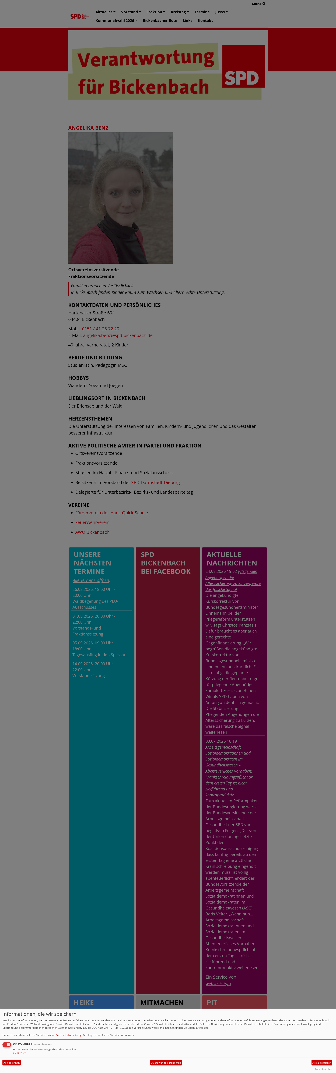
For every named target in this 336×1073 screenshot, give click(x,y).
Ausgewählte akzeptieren (166, 1062)
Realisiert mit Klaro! (323, 1069)
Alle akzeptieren (321, 1062)
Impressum (127, 1035)
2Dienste (19, 1053)
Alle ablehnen (12, 1062)
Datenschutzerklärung (68, 1035)
